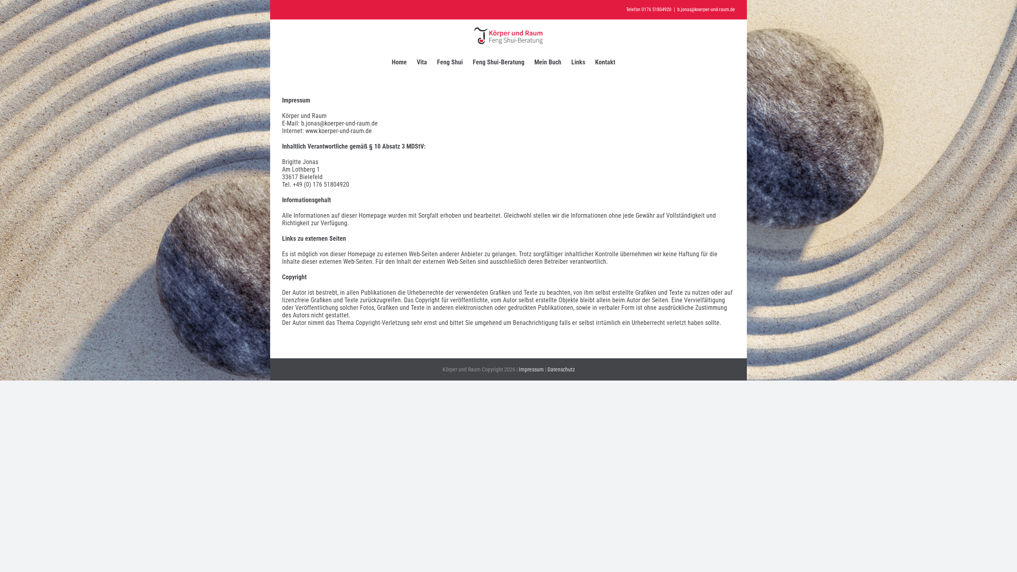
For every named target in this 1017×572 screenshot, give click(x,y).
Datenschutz (561, 369)
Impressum (531, 369)
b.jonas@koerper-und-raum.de (706, 9)
